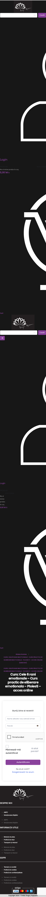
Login (3, 160)
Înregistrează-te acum (23, 772)
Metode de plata (9, 837)
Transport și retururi (10, 842)
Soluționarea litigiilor (11, 815)
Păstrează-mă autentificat (13, 751)
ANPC (6, 812)
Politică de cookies (10, 870)
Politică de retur (9, 840)
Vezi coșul (41, 166)
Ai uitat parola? (35, 750)
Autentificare (23, 762)
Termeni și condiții (10, 867)
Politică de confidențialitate (13, 873)
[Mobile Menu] (2, 338)
